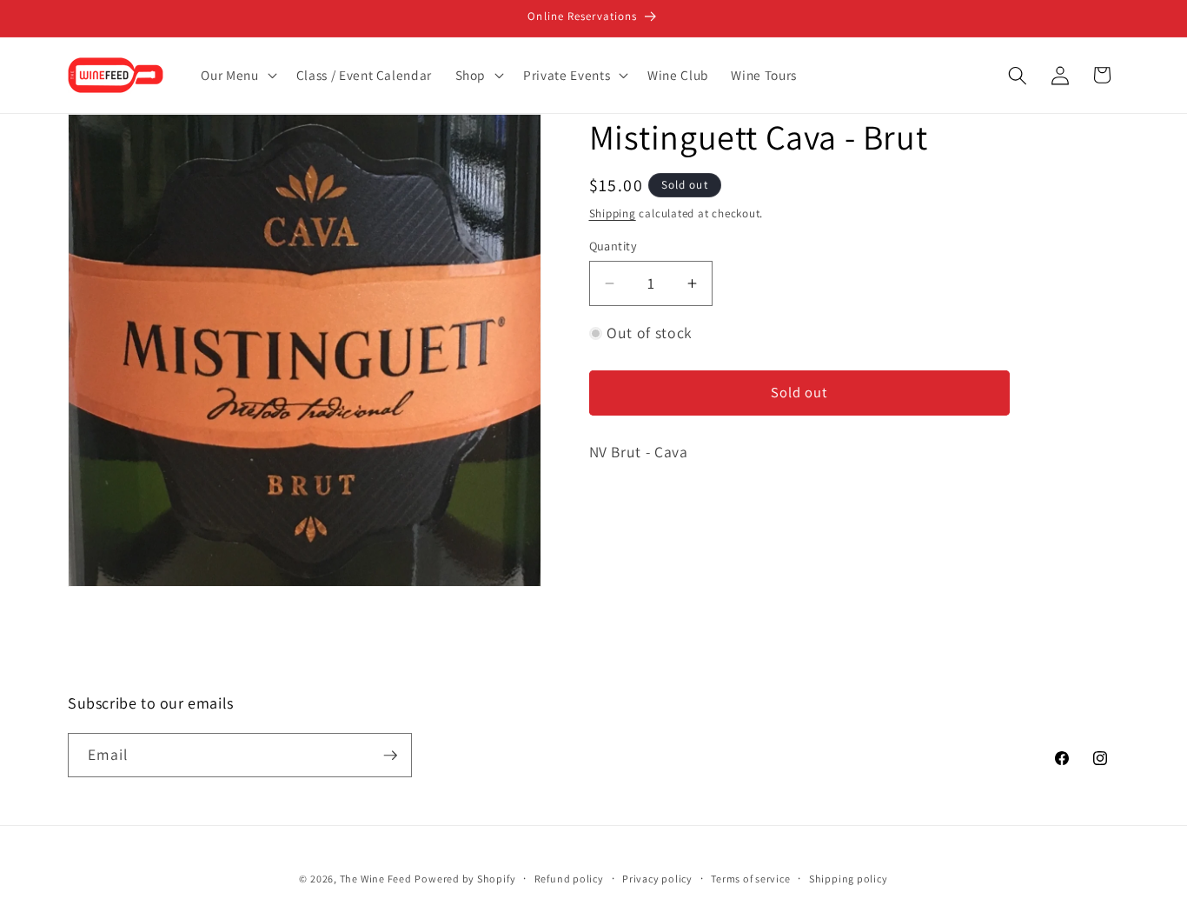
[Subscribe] (390, 755)
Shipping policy (848, 878)
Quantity (613, 245)
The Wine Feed (376, 878)
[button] (236, 76)
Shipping (612, 213)
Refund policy (569, 878)
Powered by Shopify (464, 878)
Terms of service (750, 878)
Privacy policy (657, 878)
